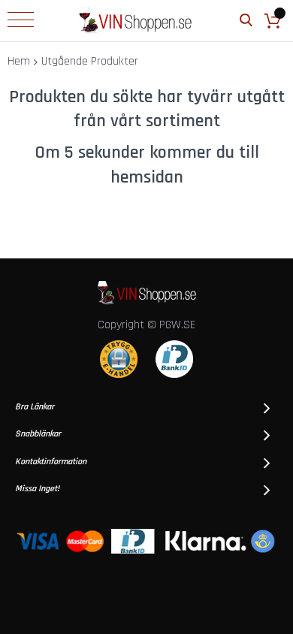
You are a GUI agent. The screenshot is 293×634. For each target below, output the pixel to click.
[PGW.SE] (135, 21)
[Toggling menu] (21, 19)
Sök (246, 21)
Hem (19, 61)
